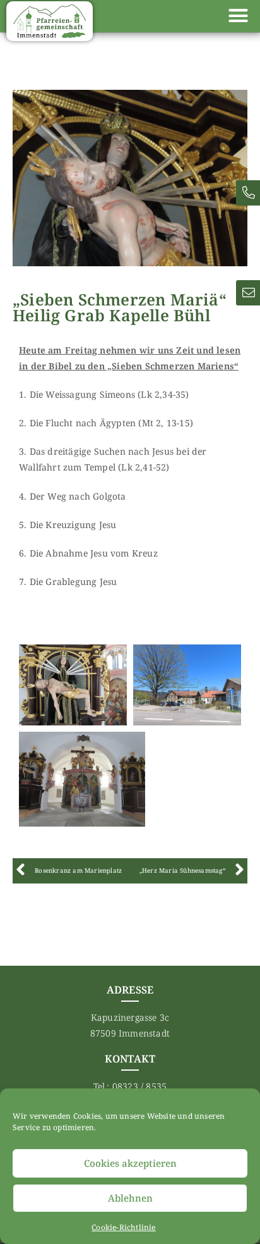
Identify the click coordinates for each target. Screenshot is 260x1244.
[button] (238, 16)
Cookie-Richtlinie (123, 1227)
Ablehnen (130, 1198)
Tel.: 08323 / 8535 (130, 1086)
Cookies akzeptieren (130, 1163)
